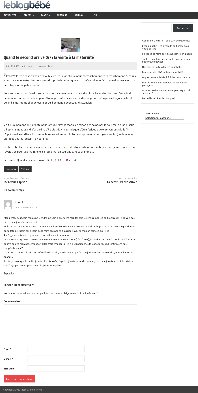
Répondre (9, 273)
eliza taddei (28, 65)
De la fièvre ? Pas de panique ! (158, 98)
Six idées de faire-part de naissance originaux (167, 53)
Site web (9, 368)
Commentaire (13, 301)
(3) (61, 159)
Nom (7, 348)
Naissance (11, 168)
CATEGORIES (152, 113)
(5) (74, 159)
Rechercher (183, 28)
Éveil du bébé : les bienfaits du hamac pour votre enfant (165, 47)
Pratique (62, 15)
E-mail (8, 358)
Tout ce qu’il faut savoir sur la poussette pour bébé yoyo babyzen (167, 60)
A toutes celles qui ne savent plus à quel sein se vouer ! (166, 92)
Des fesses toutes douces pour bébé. (162, 66)
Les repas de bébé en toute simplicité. (163, 72)
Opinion (79, 15)
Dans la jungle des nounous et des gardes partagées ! (164, 84)
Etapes (28, 15)
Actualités (10, 15)
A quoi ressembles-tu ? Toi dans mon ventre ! (166, 77)
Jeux (95, 15)
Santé (44, 15)
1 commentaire (45, 65)
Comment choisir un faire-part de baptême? (166, 40)
